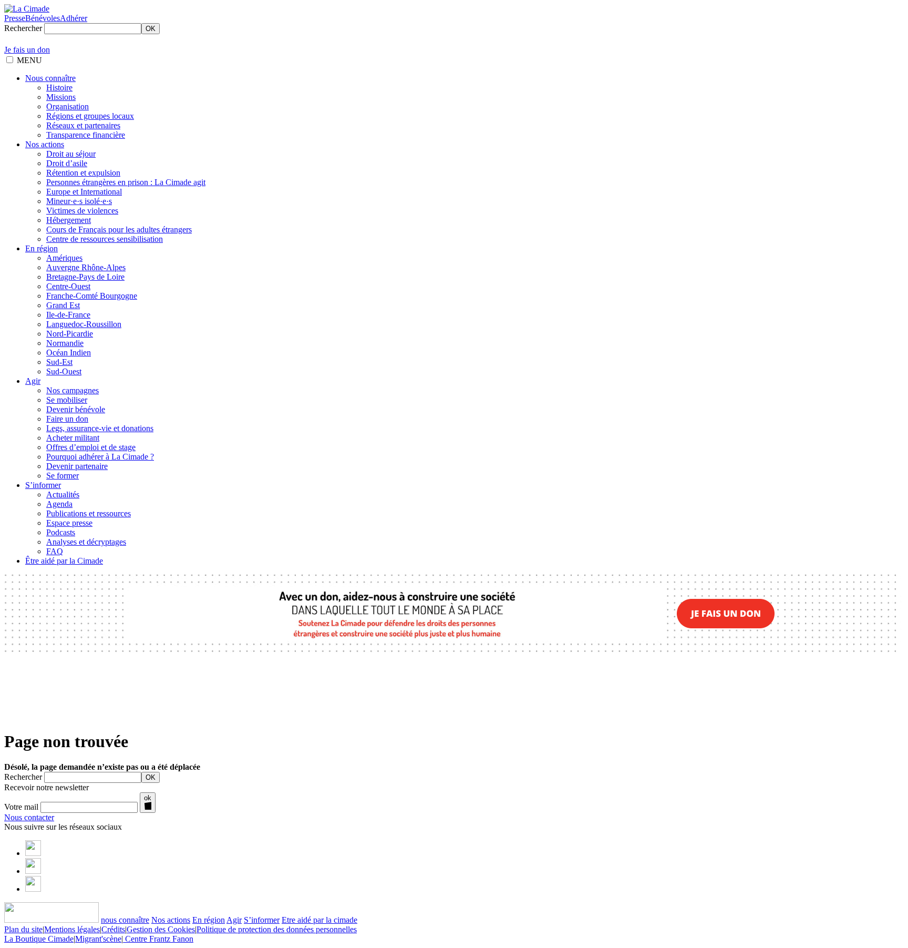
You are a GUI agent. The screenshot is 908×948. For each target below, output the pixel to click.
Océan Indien (68, 352)
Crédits (113, 929)
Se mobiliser (66, 399)
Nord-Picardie (69, 333)
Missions (61, 97)
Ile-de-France (68, 314)
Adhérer (73, 18)
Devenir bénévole (75, 409)
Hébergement (68, 220)
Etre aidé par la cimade (319, 919)
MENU (29, 60)
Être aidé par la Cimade (64, 560)
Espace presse (69, 522)
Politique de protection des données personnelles (277, 929)
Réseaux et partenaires (83, 125)
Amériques (64, 257)
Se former (62, 475)
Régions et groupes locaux (90, 115)
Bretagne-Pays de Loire (85, 276)
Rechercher (23, 28)
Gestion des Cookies (161, 929)
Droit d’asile (66, 163)
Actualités (62, 494)
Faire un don (67, 418)
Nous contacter (29, 817)
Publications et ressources (88, 513)
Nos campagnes (72, 390)
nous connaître (125, 919)
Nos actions (44, 144)
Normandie (65, 343)
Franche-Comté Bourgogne (91, 295)
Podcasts (60, 532)
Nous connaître (50, 78)
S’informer (43, 485)
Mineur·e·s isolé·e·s (79, 201)
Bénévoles (42, 18)
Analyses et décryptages (86, 541)
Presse (14, 18)
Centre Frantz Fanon (158, 938)
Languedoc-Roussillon (83, 324)
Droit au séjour (71, 153)
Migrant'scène (98, 938)
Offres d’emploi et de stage (91, 447)
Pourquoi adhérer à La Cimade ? (100, 456)
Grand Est (63, 305)
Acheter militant (72, 437)
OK (151, 29)
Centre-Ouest (68, 286)
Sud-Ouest (63, 371)
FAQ (54, 551)
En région (41, 248)
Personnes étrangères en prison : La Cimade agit (125, 182)
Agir (32, 380)
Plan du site (23, 929)
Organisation (67, 106)
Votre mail (21, 806)
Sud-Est (59, 362)
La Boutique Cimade (39, 938)
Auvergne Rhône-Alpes (86, 267)
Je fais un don (27, 49)
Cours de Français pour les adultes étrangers (119, 229)
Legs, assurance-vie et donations (99, 428)
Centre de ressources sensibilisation (104, 239)
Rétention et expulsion (83, 172)
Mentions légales (72, 929)
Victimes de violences (82, 210)
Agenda (59, 504)
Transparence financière (85, 134)
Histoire (59, 87)
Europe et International (84, 191)
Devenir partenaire (77, 466)
